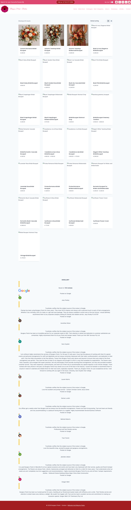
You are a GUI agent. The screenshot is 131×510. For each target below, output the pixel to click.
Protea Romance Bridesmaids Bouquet (76, 187)
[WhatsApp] (126, 2)
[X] (119, 2)
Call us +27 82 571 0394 (65, 2)
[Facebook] (116, 2)
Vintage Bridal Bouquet (28, 255)
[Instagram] (123, 2)
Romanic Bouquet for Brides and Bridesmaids (101, 187)
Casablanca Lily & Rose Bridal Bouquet (52, 153)
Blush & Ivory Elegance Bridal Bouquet (100, 49)
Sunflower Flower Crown (101, 221)
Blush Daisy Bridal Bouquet (29, 83)
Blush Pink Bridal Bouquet (101, 83)
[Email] (129, 2)
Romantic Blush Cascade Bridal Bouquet (28, 222)
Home (75, 9)
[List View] (111, 21)
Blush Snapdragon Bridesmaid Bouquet (51, 118)
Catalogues (89, 9)
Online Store (81, 9)
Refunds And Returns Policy (76, 505)
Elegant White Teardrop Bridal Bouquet (101, 153)
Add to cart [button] (24, 90)
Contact (128, 9)
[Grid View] (108, 21)
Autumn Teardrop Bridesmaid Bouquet (75, 49)
